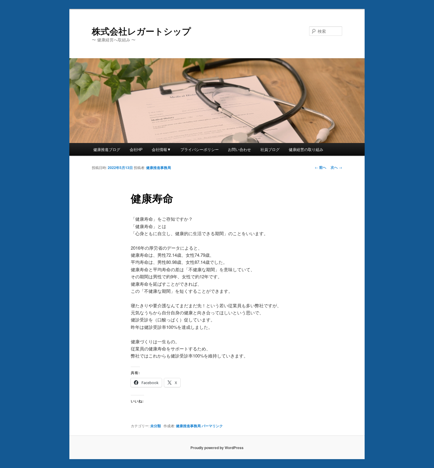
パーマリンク (212, 425)
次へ (336, 167)
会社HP (136, 149)
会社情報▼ (161, 149)
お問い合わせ (239, 149)
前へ (320, 167)
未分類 (155, 425)
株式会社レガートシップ (141, 31)
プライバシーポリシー (199, 149)
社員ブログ (270, 149)
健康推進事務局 (158, 167)
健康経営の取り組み (306, 149)
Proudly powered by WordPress (217, 447)
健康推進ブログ (106, 149)
